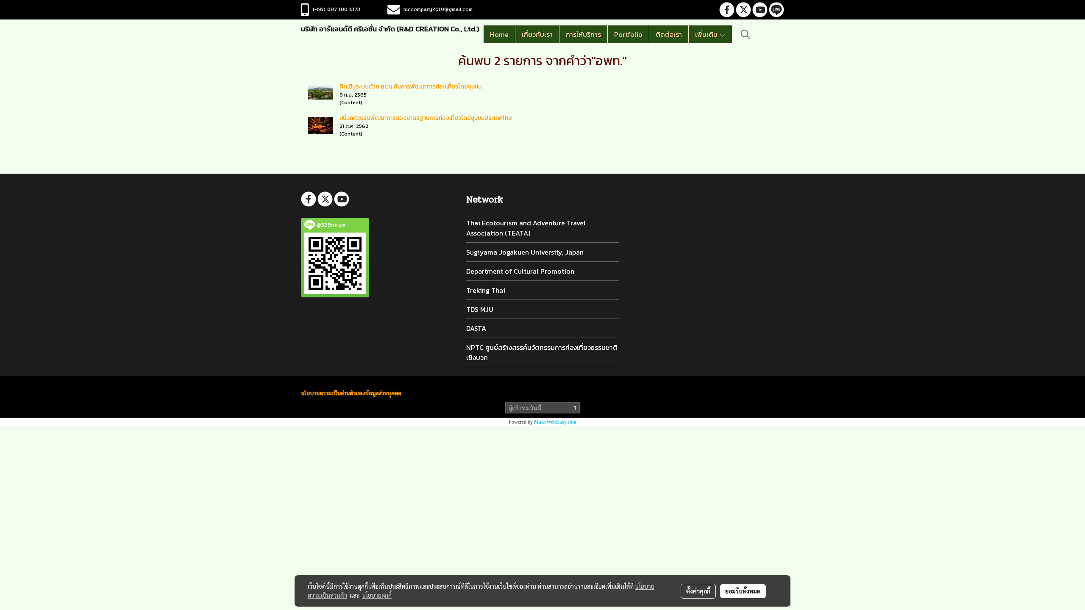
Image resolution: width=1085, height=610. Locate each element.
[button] (745, 34)
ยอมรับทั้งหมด (743, 591)
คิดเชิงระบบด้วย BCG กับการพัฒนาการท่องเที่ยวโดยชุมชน (410, 86)
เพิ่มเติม (707, 34)
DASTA (476, 328)
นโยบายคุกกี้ (377, 595)
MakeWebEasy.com (555, 422)
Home (499, 34)
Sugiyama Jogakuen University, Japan (525, 252)
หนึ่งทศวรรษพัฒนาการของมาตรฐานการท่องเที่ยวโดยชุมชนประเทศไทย (425, 118)
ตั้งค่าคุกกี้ (698, 591)
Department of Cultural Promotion (520, 271)
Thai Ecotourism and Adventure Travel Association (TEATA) (526, 228)
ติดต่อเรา (669, 34)
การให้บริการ (583, 34)
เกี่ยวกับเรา (537, 34)
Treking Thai (485, 290)
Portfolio (628, 34)
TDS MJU (479, 309)
